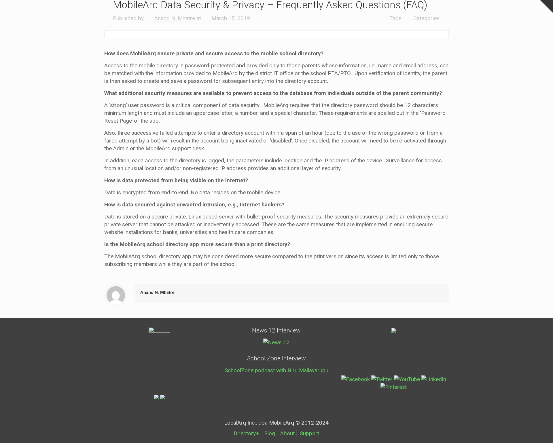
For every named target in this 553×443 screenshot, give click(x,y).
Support (309, 433)
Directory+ (246, 433)
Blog (269, 433)
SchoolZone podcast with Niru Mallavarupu (276, 370)
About (287, 433)
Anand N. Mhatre (174, 18)
